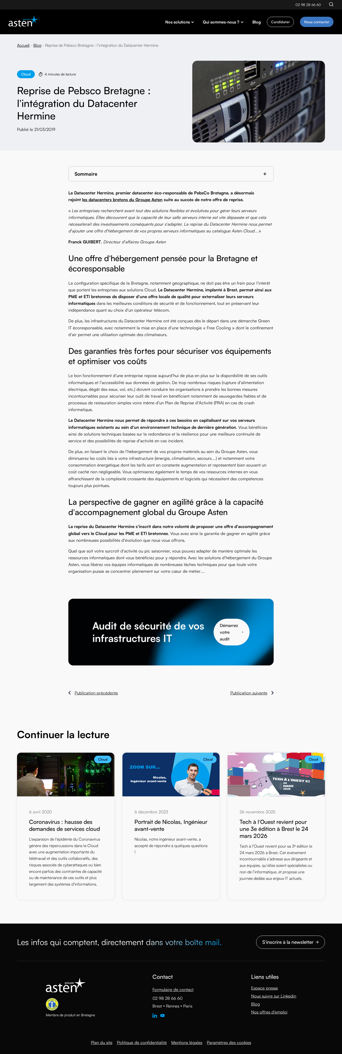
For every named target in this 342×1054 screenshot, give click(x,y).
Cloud (26, 74)
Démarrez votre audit (229, 632)
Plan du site (101, 1042)
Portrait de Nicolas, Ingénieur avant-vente (170, 825)
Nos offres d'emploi (269, 1012)
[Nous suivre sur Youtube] (162, 1016)
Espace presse (264, 988)
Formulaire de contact (173, 989)
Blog (256, 21)
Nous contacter (316, 21)
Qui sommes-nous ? (221, 21)
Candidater (280, 21)
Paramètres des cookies (229, 1042)
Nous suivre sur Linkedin (273, 996)
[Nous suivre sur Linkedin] (154, 1016)
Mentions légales (186, 1042)
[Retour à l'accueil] (24, 21)
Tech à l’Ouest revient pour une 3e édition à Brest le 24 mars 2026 (274, 828)
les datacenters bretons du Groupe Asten (122, 199)
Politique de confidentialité (142, 1042)
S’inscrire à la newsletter (287, 942)
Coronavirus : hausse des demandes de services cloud (64, 825)
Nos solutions (177, 21)
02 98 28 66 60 (308, 4)
